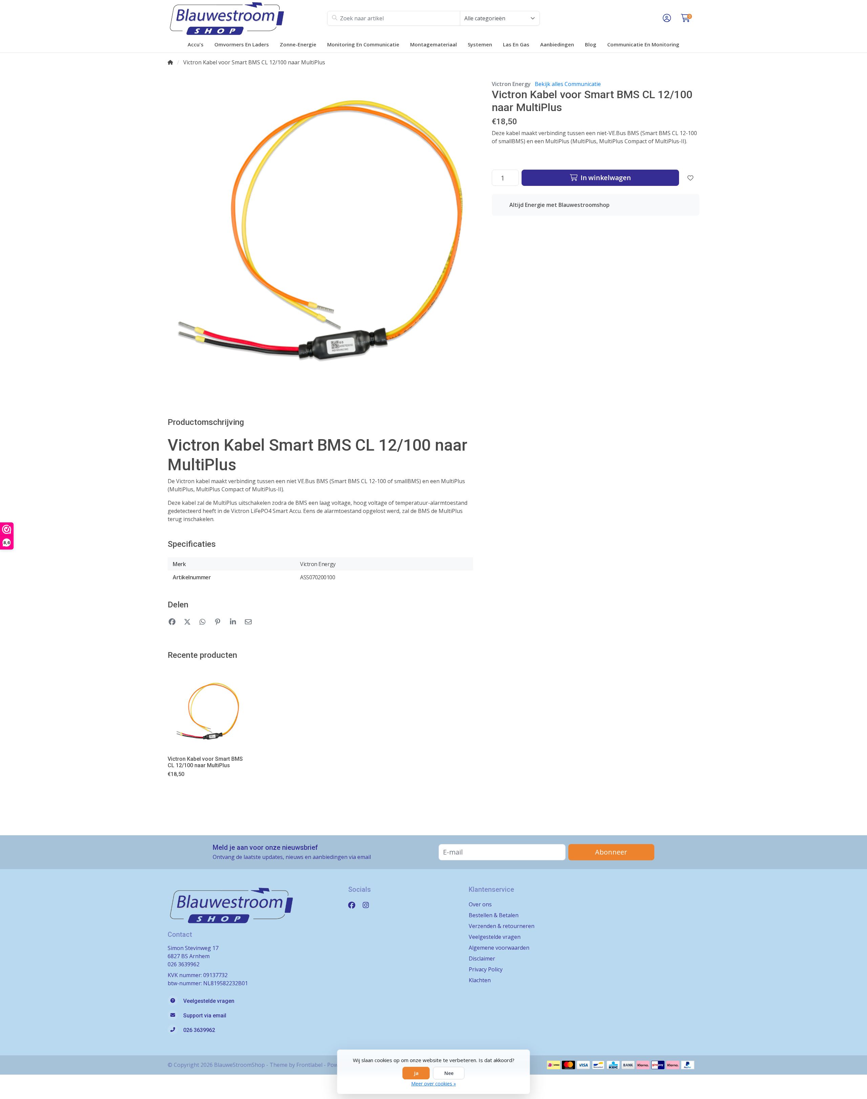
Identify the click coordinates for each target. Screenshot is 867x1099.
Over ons (480, 904)
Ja (416, 1073)
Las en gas (516, 44)
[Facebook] (354, 904)
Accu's (196, 44)
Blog (590, 44)
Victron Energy (511, 84)
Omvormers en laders (241, 44)
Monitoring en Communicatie (363, 44)
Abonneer (611, 852)
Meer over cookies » (433, 1083)
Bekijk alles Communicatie (568, 84)
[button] (665, 18)
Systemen (480, 44)
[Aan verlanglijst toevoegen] (690, 178)
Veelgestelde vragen (495, 937)
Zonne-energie (298, 44)
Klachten (480, 980)
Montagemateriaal (433, 44)
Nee (448, 1073)
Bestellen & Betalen (494, 915)
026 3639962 (183, 964)
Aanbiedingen (557, 44)
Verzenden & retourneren (501, 926)
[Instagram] (368, 904)
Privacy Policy (486, 969)
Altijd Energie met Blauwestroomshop (559, 205)
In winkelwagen (605, 177)
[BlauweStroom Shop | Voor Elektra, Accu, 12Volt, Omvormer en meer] (247, 18)
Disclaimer (482, 958)
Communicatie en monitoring (643, 44)
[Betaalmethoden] (553, 1065)
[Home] (170, 62)
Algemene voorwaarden (499, 947)
